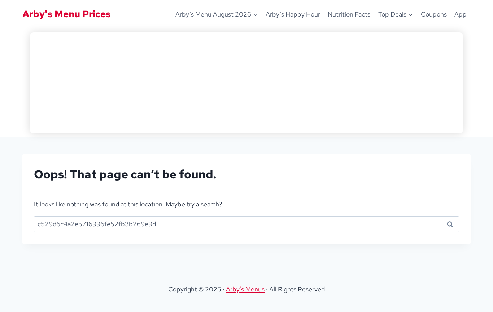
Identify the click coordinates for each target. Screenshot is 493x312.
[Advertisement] (246, 82)
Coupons (434, 14)
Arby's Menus (245, 289)
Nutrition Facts (349, 14)
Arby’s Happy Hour (293, 14)
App (460, 14)
